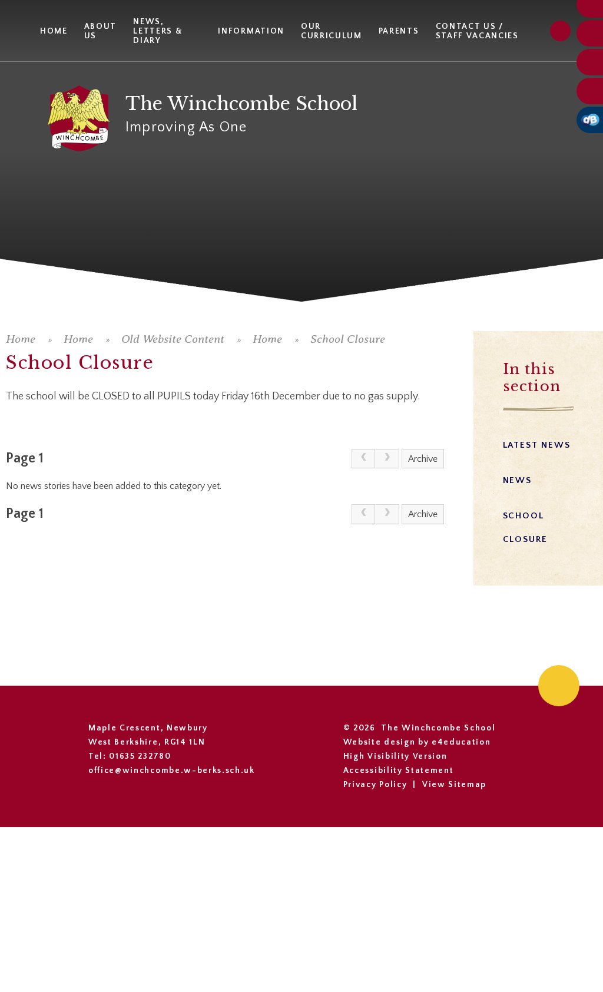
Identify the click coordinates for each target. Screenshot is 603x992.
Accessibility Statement (398, 770)
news (517, 480)
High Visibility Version (395, 756)
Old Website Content (172, 339)
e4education (461, 742)
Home (20, 339)
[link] (363, 459)
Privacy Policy (375, 784)
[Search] (560, 31)
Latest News (537, 445)
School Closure (347, 339)
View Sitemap (454, 784)
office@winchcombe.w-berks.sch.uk (171, 770)
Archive (423, 459)
